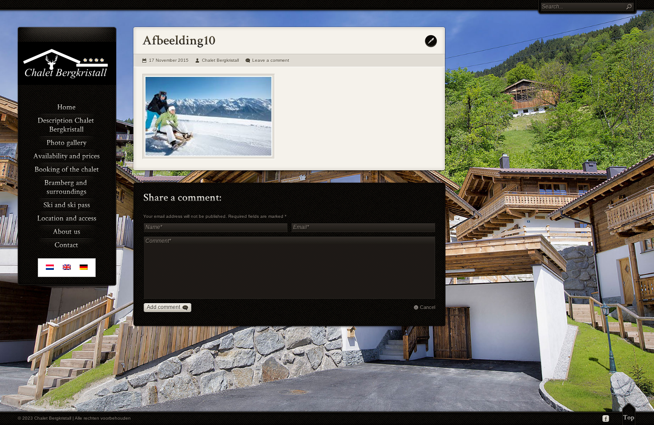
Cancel (427, 307)
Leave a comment (270, 60)
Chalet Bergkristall (220, 60)
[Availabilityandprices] (67, 155)
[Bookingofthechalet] (67, 168)
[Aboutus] (67, 230)
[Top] (629, 414)
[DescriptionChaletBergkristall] (67, 124)
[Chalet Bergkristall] (67, 83)
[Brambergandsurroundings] (67, 186)
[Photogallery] (67, 141)
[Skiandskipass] (67, 204)
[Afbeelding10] (208, 116)
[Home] (67, 106)
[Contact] (67, 244)
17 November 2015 (169, 60)
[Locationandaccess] (67, 217)
